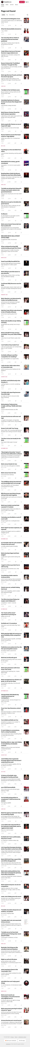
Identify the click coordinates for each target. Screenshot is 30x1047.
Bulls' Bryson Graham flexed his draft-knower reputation (10, 113)
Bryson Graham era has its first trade (10, 127)
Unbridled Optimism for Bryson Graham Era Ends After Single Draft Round (11, 101)
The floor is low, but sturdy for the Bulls (11, 439)
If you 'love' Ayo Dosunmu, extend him (11, 709)
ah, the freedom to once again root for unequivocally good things (10, 216)
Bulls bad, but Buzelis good (9, 657)
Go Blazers (4, 214)
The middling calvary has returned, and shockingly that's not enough (11, 482)
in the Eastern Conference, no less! (9, 937)
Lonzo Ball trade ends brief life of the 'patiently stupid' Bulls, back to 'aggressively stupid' (11, 826)
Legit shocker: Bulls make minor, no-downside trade (10, 366)
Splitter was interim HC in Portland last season (10, 139)
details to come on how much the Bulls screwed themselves (10, 748)
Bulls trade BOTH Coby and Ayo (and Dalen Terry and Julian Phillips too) (11, 334)
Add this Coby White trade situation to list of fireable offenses (11, 311)
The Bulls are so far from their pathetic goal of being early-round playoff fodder (11, 933)
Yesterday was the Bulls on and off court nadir (11, 518)
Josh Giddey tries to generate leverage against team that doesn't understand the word (11, 760)
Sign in (27, 2)
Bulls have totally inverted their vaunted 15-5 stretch (10, 506)
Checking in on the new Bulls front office (11, 150)
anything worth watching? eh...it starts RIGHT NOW (10, 672)
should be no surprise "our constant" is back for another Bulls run (10, 722)
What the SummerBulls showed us (11, 29)
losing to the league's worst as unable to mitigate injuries (10, 531)
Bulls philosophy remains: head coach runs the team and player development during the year (11, 287)
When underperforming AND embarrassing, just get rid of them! (11, 247)
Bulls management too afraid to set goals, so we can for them (11, 680)
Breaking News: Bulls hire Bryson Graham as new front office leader (11, 174)
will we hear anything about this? (9, 314)
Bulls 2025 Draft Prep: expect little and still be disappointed (11, 860)
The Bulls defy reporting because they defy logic (10, 393)
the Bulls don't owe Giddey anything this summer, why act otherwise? (11, 899)
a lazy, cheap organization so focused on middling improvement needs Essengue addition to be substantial (11, 851)
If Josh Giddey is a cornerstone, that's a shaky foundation (10, 731)
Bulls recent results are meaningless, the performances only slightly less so (10, 996)
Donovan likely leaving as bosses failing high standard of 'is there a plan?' (10, 264)
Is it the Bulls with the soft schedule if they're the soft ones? (11, 543)
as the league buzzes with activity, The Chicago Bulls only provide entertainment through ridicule (11, 817)
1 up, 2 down (4, 30)
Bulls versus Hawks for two (9, 464)
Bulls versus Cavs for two (8, 472)
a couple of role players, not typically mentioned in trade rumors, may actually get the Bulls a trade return (11, 420)
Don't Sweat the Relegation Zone (10, 18)
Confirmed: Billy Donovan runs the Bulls (11, 284)
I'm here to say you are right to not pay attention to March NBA (10, 1000)
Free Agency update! (6, 802)
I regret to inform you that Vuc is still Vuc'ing (10, 565)
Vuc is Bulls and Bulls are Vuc (9, 720)
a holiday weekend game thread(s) (9, 546)
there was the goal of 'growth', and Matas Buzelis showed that (11, 639)
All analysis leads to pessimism (8, 650)
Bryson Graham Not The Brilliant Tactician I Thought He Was (10, 64)
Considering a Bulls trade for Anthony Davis (9, 576)
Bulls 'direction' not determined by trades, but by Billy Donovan (11, 299)
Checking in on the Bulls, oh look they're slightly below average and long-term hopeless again (11, 456)
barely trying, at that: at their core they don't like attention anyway (10, 275)
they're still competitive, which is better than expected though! (10, 591)
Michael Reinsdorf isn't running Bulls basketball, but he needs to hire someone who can (11, 228)
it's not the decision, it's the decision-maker (11, 985)
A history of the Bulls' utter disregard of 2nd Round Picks (9, 776)
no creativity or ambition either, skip (9, 840)
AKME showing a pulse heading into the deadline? (10, 369)
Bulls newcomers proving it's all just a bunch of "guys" (11, 1009)
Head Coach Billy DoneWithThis (10, 261)
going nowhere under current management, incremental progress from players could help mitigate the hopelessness (11, 961)
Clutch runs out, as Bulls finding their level (10, 588)
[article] (15, 22)
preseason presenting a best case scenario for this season (11, 660)
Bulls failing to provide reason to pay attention (10, 272)
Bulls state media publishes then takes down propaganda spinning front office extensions (11, 872)
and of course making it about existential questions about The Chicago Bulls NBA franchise (11, 579)
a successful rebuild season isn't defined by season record (11, 21)
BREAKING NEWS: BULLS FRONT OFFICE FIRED (10, 236)
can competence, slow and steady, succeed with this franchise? (11, 67)
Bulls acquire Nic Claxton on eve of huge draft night (11, 125)
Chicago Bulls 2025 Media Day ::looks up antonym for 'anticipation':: (10, 696)
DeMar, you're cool (5, 616)
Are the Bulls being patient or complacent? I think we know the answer (10, 799)
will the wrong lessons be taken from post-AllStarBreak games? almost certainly (11, 1012)
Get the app (22, 1040)
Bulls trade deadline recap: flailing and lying (11, 321)
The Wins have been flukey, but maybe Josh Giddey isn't (10, 600)
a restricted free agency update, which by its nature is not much (11, 764)
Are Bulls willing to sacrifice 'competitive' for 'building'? (9, 355)
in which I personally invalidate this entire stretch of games (11, 973)
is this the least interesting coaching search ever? (11, 154)
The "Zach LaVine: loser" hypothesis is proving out (8, 613)
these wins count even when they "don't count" (10, 625)
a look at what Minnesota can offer (9, 409)
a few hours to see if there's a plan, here (10, 338)
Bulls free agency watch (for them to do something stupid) (11, 813)
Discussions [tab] (11, 14)
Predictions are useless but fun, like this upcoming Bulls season (11, 647)
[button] (2, 4)
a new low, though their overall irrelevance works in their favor (11, 877)
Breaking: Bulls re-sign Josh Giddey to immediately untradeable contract (11, 743)
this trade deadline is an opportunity (10, 358)
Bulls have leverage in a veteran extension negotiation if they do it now (11, 712)
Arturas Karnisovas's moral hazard (11, 1020)
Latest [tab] (3, 14)
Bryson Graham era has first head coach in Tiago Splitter (11, 135)
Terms (16, 1037)
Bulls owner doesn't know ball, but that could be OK (11, 224)
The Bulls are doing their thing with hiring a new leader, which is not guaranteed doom (11, 190)
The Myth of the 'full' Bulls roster (10, 90)
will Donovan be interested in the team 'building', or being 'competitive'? (10, 302)
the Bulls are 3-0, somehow (9, 623)
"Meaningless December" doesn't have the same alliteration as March (11, 452)
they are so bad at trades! (7, 830)
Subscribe (22, 2)
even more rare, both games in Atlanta (10, 466)
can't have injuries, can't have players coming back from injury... (10, 485)
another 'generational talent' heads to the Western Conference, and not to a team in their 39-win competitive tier (11, 924)
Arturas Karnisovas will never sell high (11, 417)
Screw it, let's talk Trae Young (9, 428)
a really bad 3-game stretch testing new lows (10, 557)
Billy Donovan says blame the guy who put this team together (11, 494)
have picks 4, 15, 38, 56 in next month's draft (10, 165)
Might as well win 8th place (9, 959)
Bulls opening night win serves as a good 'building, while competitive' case (11, 635)
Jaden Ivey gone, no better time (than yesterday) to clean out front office (10, 250)
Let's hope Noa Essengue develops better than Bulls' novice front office (11, 848)
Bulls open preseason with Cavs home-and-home (10, 668)
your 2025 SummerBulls (8, 787)
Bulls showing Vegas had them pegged (10, 554)
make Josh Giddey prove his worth (11, 896)
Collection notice (22, 1037)
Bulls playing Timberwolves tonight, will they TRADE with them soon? (11, 406)
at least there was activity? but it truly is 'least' (10, 325)
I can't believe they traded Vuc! (10, 345)
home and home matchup (7, 474)
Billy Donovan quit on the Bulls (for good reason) (11, 202)
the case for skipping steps (7, 913)
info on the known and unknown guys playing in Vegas (10, 789)
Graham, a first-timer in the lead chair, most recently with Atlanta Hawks (11, 177)
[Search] (27, 14)
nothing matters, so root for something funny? (10, 384)
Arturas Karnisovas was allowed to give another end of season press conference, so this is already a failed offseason (11, 951)
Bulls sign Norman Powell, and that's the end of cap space (11, 75)
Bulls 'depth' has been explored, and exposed (11, 528)
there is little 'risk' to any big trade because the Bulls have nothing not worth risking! (11, 430)
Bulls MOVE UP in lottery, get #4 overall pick (10, 162)
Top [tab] (7, 14)
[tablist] (8, 14)
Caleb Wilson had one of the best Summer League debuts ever (10, 52)
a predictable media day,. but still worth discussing (10, 683)
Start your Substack (11, 1040)
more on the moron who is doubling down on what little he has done (11, 734)
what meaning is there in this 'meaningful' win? (9, 970)
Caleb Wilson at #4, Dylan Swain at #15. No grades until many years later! (11, 116)
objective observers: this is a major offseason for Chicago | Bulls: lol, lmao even (10, 888)
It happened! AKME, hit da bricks (9, 239)
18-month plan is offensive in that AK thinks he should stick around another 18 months (11, 1023)
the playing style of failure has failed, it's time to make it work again (10, 509)
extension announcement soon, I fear (10, 568)
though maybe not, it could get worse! (10, 520)
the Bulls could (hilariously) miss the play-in (10, 381)
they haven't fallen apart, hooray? (9, 442)
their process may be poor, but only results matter (11, 194)
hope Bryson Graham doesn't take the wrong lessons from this (10, 43)
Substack (8, 1044)
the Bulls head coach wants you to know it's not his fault (11, 497)
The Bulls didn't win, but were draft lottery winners (11, 921)
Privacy (12, 1037)
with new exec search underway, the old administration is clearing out (10, 206)
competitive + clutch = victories (8, 602)
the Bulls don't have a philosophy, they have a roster (11, 837)
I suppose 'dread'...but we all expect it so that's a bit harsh (10, 700)
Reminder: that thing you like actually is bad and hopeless (9, 948)
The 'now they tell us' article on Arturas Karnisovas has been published (10, 39)
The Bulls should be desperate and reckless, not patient (11, 910)
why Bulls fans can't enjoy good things (10, 982)
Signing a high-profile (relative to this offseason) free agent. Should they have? (11, 79)
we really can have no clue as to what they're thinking (10, 396)
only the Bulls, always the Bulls (8, 105)
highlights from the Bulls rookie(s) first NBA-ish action (10, 55)
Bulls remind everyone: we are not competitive (11, 885)
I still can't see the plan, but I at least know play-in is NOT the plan (11, 347)
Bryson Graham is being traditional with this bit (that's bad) (10, 92)
